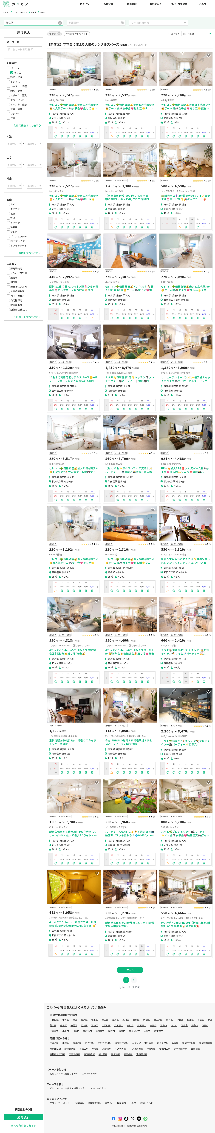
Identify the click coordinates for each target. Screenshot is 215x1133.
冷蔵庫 (13, 227)
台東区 (94, 1019)
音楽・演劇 (16, 109)
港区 (75, 1019)
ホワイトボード (18, 245)
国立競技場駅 (121, 1043)
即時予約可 (16, 268)
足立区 (84, 1025)
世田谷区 (158, 1019)
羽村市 (147, 1031)
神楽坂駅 (151, 1048)
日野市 (76, 1031)
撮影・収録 (16, 77)
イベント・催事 (18, 104)
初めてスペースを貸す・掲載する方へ (68, 1088)
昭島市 (184, 1025)
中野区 (180, 1019)
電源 (12, 213)
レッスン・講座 (18, 86)
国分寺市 (100, 1031)
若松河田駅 (164, 1048)
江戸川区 (106, 1025)
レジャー (15, 113)
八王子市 (118, 1025)
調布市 (194, 1025)
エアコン (15, 209)
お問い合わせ (146, 1103)
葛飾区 (94, 1025)
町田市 (205, 1025)
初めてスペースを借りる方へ (64, 1073)
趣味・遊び (16, 90)
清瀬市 (122, 1031)
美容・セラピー (18, 100)
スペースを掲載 (179, 4)
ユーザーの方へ (89, 1073)
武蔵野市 (141, 1025)
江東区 (115, 1019)
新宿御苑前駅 (205, 1043)
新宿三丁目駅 (188, 1043)
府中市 (174, 1025)
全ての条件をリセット (23, 1125)
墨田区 (105, 1019)
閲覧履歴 (132, 4)
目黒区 (136, 1019)
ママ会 (17, 72)
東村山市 (87, 1031)
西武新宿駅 (89, 1054)
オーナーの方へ (98, 1088)
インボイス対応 (18, 273)
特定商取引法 (94, 1103)
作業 (12, 118)
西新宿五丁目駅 (57, 1054)
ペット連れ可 (17, 295)
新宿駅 (175, 1043)
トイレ (13, 204)
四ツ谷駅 (89, 1043)
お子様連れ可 (17, 291)
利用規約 (79, 1103)
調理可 (13, 282)
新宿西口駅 (55, 1048)
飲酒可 (13, 277)
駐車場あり (16, 305)
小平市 (65, 1031)
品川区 (125, 1019)
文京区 (84, 1019)
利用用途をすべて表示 (26, 125)
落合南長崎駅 (180, 1048)
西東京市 (158, 1031)
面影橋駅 (115, 1054)
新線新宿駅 (70, 1048)
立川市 (130, 1025)
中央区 (65, 1019)
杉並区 (190, 1019)
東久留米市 (134, 1031)
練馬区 (74, 1025)
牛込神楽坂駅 (136, 1048)
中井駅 (65, 1043)
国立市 (111, 1031)
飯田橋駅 (128, 1054)
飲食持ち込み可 (18, 286)
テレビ (13, 231)
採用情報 (121, 1103)
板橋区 (63, 1025)
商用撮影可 (16, 300)
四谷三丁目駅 (104, 1043)
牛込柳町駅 (120, 1048)
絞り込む (23, 1117)
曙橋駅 (95, 1048)
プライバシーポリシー (61, 1103)
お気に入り (155, 4)
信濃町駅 (77, 1043)
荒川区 (53, 1025)
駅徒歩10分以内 (18, 309)
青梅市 (163, 1025)
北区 (210, 1019)
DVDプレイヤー (18, 241)
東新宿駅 (106, 1048)
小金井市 (54, 1031)
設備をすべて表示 (28, 253)
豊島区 (200, 1019)
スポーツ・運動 (18, 95)
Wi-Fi (13, 218)
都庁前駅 (103, 1054)
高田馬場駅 (141, 1054)
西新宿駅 (195, 1048)
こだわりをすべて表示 (26, 317)
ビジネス (15, 81)
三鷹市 (153, 1025)
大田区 (146, 1019)
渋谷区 (169, 1019)
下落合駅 (54, 1043)
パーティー (16, 68)
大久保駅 (136, 1043)
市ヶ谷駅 (148, 1043)
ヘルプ (202, 4)
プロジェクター (18, 236)
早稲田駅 (83, 1048)
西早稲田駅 (74, 1054)
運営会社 (109, 1103)
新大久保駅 (162, 1043)
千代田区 (54, 1019)
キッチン (15, 222)
